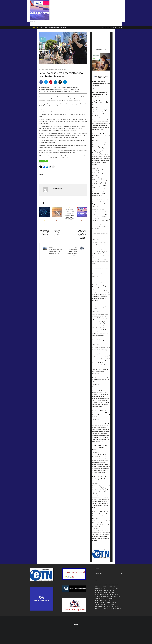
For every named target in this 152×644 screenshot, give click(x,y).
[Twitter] (113, 28)
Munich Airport (100, 602)
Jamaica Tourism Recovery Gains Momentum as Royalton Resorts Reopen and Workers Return (101, 202)
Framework (98, 596)
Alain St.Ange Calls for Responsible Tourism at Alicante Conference (101, 83)
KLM (106, 600)
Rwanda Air (98, 606)
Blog (101, 590)
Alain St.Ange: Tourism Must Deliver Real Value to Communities (100, 235)
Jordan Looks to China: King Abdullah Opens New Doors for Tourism (100, 478)
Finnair (118, 594)
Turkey (97, 608)
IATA (105, 598)
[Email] (60, 82)
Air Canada (104, 586)
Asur (96, 590)
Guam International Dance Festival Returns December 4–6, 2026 (101, 135)
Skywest (115, 606)
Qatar (103, 604)
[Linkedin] (117, 28)
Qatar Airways (111, 604)
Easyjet (111, 592)
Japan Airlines (99, 600)
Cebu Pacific (99, 592)
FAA (107, 594)
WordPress (117, 608)
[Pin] (50, 82)
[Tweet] (46, 82)
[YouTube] (115, 28)
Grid (112, 596)
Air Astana (107, 584)
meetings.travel (59, 24)
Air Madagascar (100, 588)
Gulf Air (117, 596)
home (41, 24)
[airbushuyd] (44, 212)
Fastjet (112, 594)
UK (102, 608)
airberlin (115, 584)
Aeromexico (98, 584)
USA (111, 608)
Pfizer (60, 109)
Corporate (63, 27)
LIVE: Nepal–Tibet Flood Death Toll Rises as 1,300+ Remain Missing (100, 447)
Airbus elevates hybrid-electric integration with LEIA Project (44, 232)
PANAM (114, 602)
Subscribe (92, 24)
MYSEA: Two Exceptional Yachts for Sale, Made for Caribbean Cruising (99, 171)
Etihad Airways (99, 594)
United (106, 608)
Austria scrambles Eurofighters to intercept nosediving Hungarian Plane (72, 251)
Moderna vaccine (43, 121)
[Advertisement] (93, 10)
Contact (109, 24)
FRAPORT (106, 596)
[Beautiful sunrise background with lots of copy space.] (57, 212)
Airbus (97, 586)
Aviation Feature (53, 69)
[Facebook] (111, 28)
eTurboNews (48, 24)
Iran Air (110, 598)
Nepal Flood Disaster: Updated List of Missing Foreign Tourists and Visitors (101, 307)
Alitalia (116, 588)
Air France (112, 586)
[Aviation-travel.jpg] (82, 212)
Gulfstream (98, 598)
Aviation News (70, 211)
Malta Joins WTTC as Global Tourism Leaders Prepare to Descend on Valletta (100, 513)
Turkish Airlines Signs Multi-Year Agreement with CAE (69, 218)
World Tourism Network (52, 27)
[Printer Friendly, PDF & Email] (43, 161)
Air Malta (109, 588)
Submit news (83, 24)
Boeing (106, 590)
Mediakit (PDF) (101, 24)
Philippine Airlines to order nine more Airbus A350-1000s (57, 232)
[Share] (41, 82)
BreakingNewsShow (72, 24)
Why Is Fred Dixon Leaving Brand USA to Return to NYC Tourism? (100, 102)
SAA (105, 606)
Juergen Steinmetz (44, 222)
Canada (112, 590)
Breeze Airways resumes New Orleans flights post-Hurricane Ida (55, 250)
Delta (106, 592)
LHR (110, 600)
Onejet (109, 602)
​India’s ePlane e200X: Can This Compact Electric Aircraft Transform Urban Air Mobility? (82, 234)
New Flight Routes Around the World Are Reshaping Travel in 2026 (100, 379)
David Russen (45, 69)
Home (41, 27)
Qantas (97, 604)
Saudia (109, 606)
